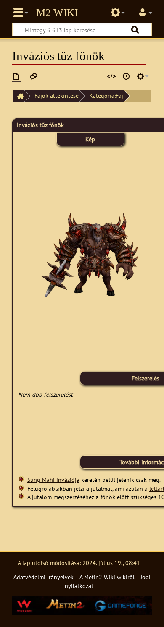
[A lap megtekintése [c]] (16, 76)
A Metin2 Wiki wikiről (107, 577)
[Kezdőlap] (18, 96)
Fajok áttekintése (56, 95)
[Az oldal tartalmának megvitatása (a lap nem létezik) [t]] (33, 76)
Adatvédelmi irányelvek (43, 577)
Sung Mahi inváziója (53, 480)
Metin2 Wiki (57, 13)
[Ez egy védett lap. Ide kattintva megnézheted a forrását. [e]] (111, 76)
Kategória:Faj (106, 95)
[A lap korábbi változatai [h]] (126, 76)
